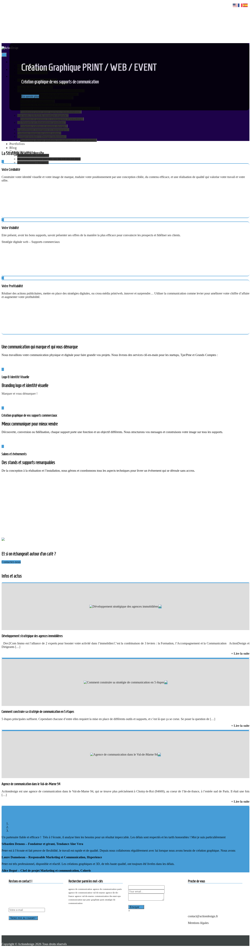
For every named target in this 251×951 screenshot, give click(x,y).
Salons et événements (14, 454)
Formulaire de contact (32, 155)
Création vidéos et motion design (42, 126)
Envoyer (134, 907)
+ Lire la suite (240, 653)
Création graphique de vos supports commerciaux (29, 415)
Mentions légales (198, 923)
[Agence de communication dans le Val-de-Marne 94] (124, 754)
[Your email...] (166, 891)
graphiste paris (97, 900)
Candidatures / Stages (32, 162)
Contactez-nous (21, 152)
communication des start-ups (108, 896)
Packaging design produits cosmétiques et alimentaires (57, 140)
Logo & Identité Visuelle (15, 377)
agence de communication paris (107, 889)
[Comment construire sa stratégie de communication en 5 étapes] (124, 682)
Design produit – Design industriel (41, 136)
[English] (235, 5)
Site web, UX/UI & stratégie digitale (42, 115)
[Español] (245, 5)
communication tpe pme (79, 900)
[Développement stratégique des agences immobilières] (123, 606)
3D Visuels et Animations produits (40, 122)
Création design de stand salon (38, 133)
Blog (13, 148)
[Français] (240, 5)
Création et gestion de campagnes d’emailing (51, 119)
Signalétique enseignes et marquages (42, 129)
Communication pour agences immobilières (49, 112)
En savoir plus (30, 96)
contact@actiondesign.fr (203, 916)
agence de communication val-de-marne (86, 893)
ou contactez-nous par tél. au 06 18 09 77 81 (48, 159)
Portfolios (17, 144)
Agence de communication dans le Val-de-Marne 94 (31, 784)
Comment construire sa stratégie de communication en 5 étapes (38, 711)
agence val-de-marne (84, 896)
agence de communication (80, 889)
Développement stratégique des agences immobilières (32, 636)
